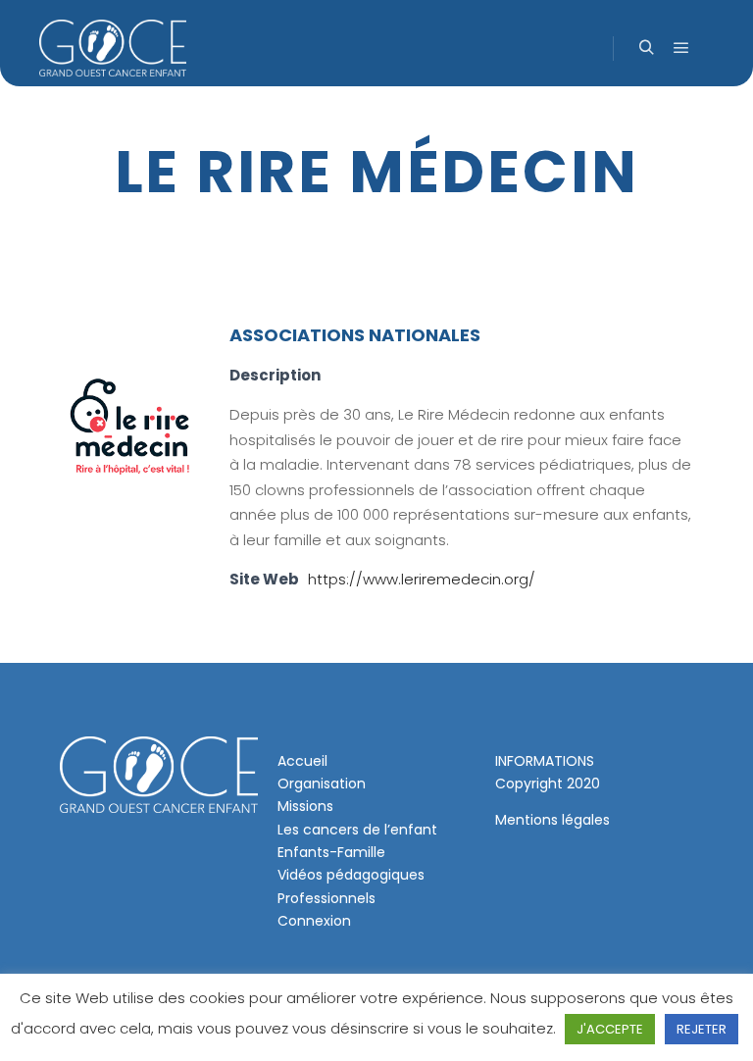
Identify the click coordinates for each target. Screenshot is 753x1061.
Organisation (321, 783)
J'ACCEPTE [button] (610, 1029)
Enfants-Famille (331, 852)
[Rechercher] (646, 48)
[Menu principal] (681, 48)
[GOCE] (112, 48)
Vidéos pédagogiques (351, 874)
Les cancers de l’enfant (357, 829)
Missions (305, 806)
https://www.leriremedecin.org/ (421, 579)
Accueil (302, 761)
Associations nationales (354, 335)
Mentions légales (552, 820)
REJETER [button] (702, 1029)
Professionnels (326, 898)
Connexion (314, 921)
